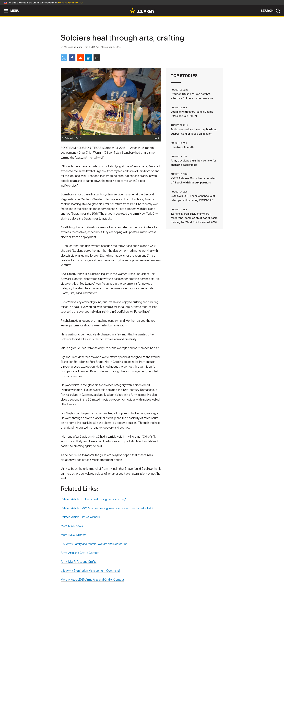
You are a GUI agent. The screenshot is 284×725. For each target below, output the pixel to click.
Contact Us (86, 710)
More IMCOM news (73, 535)
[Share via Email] (97, 57)
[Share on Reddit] (80, 57)
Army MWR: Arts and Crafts (78, 562)
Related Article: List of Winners (80, 517)
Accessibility (145, 710)
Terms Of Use (122, 710)
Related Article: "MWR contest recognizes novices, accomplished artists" (107, 508)
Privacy (104, 710)
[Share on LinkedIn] (88, 57)
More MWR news (72, 526)
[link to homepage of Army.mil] (142, 10)
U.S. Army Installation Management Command (90, 571)
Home (70, 710)
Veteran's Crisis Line (203, 710)
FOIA (162, 710)
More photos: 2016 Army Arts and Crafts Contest (92, 579)
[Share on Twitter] (64, 57)
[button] (2, 7)
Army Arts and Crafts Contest (80, 553)
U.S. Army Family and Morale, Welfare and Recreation (94, 544)
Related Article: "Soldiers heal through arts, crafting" (93, 499)
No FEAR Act (177, 710)
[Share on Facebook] (72, 57)
